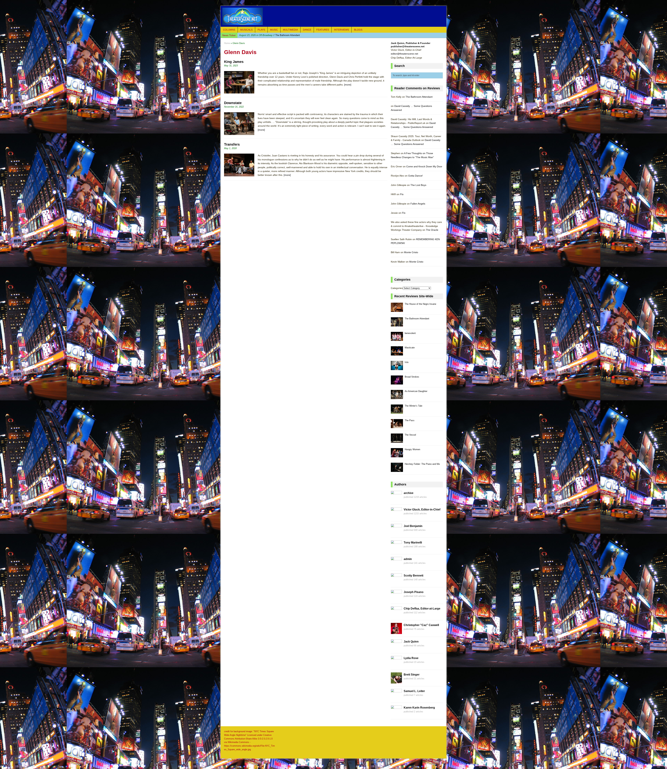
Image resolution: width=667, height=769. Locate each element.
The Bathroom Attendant (419, 96)
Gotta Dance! (415, 175)
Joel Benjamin (413, 526)
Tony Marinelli (413, 542)
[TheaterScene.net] (333, 16)
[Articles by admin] (396, 566)
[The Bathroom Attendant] (397, 324)
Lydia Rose (411, 658)
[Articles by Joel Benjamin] (396, 533)
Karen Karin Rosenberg (419, 707)
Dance (307, 29)
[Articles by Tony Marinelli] (396, 549)
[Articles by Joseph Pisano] (396, 599)
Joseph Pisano (413, 592)
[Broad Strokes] (397, 382)
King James (234, 62)
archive (408, 493)
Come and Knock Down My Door (424, 166)
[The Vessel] (397, 440)
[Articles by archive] (396, 500)
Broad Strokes (412, 376)
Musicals (246, 29)
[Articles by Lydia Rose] (396, 665)
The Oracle (432, 229)
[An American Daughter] (397, 397)
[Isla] (397, 368)
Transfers (232, 144)
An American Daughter (416, 391)
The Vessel (410, 434)
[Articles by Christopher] (396, 632)
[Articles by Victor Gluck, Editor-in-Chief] (396, 516)
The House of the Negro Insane (420, 304)
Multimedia (290, 29)
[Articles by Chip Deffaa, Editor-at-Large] (396, 615)
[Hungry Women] (397, 455)
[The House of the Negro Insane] (397, 310)
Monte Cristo (411, 252)
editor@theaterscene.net (404, 53)
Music (274, 29)
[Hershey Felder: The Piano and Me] (397, 470)
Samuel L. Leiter (414, 691)
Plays (261, 29)
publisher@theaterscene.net (408, 46)
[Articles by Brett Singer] (396, 681)
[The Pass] (397, 426)
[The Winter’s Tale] (397, 411)
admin (408, 559)
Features (322, 29)
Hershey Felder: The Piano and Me (422, 464)
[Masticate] (397, 353)
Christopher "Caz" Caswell (421, 625)
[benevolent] (397, 339)
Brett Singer (411, 674)
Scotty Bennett (413, 575)
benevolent (410, 333)
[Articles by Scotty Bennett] (396, 582)
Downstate (233, 103)
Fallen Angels (417, 203)
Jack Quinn (411, 641)
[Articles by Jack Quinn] (396, 648)
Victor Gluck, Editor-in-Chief (422, 509)
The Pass (409, 420)
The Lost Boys (418, 185)
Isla (406, 362)
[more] (347, 84)
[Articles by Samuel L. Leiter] (396, 698)
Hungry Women (412, 449)
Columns (229, 29)
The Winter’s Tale (413, 405)
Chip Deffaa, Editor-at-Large (422, 608)
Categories (397, 288)
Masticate (262, 35)
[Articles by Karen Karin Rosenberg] (396, 714)
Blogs (358, 29)
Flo (402, 194)
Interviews (341, 29)
